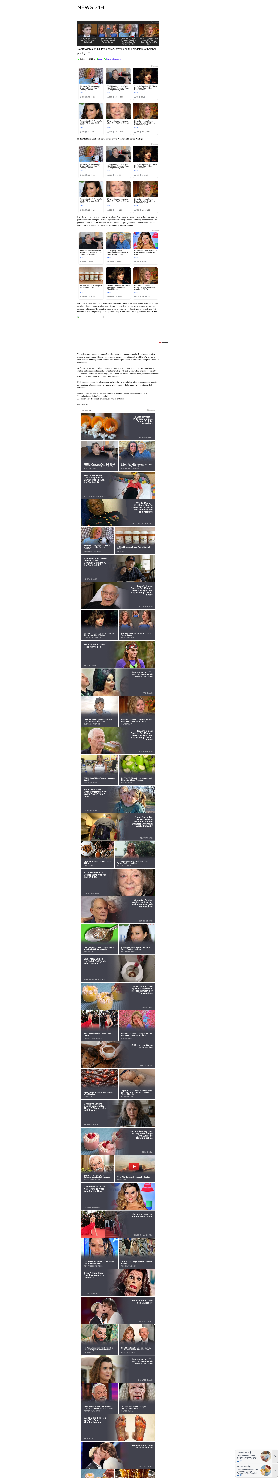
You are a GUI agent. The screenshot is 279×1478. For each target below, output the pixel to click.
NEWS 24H (90, 7)
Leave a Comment (113, 59)
